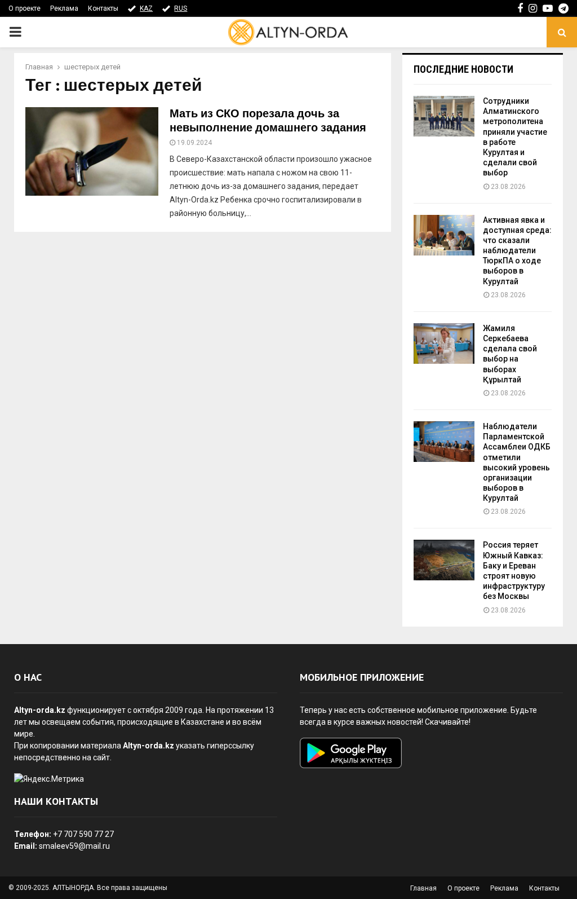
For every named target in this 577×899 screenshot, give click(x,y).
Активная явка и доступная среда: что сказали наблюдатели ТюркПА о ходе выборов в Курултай (517, 250)
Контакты (103, 8)
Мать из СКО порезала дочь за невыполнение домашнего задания (268, 121)
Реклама (64, 8)
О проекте (24, 8)
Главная (423, 888)
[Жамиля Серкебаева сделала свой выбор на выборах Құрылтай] (444, 343)
